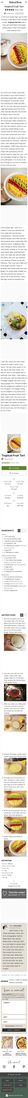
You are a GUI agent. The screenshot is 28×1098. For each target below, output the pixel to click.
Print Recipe (15, 468)
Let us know (12, 895)
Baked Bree (15, 2)
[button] (2, 2)
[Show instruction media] (21, 615)
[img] (4, 1067)
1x (19, 530)
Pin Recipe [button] (15, 473)
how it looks (5, 383)
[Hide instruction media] (24, 615)
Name (5, 1017)
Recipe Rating (9, 1026)
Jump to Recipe (19, 13)
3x (25, 530)
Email (5, 1022)
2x (22, 530)
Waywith (21, 1095)
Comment (6, 1002)
